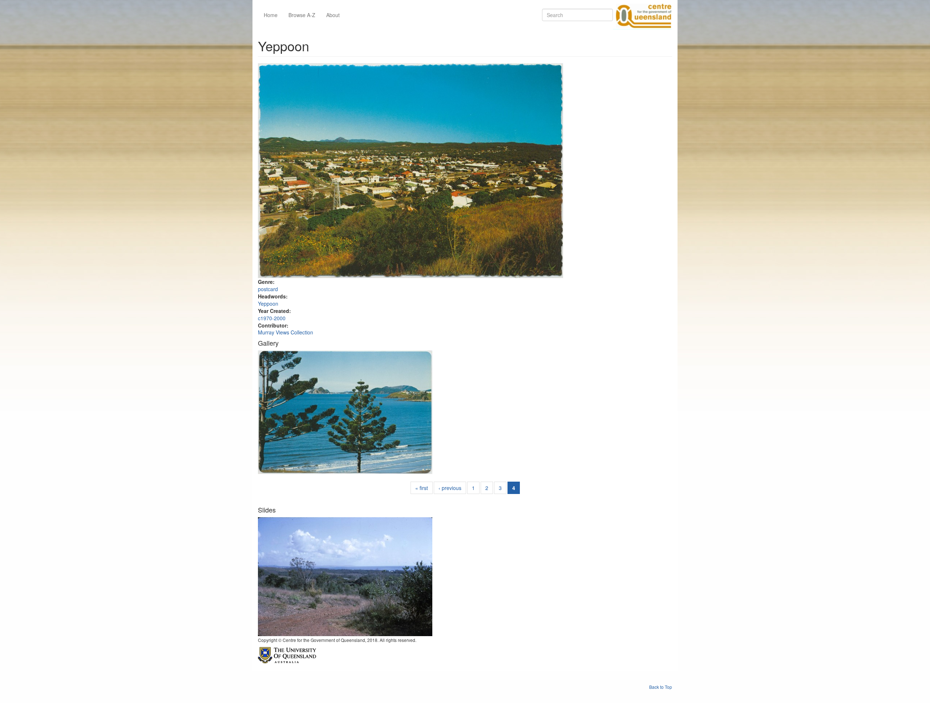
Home (271, 15)
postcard (268, 289)
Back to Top (660, 687)
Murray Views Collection (285, 332)
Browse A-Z (301, 15)
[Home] (642, 14)
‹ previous (449, 487)
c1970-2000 (272, 318)
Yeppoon (268, 303)
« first (421, 487)
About (333, 15)
